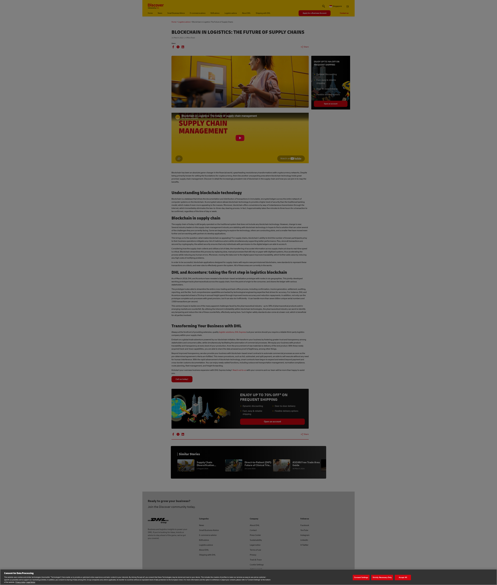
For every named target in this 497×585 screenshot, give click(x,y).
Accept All (403, 577)
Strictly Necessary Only (382, 577)
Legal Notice (30, 582)
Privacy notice (20, 582)
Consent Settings (361, 577)
